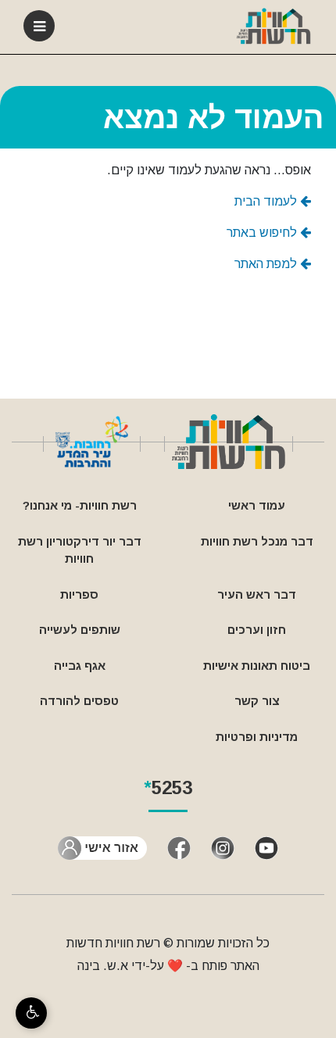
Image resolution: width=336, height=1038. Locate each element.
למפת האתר (267, 263)
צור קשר (257, 700)
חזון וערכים (256, 629)
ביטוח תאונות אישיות (256, 665)
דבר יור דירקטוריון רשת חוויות (79, 550)
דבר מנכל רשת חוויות (257, 541)
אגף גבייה (79, 665)
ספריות (79, 594)
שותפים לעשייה (79, 629)
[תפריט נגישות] (31, 1013)
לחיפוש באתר (263, 232)
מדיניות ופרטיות (257, 736)
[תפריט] (39, 25)
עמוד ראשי (256, 505)
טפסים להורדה (79, 700)
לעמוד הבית (267, 201)
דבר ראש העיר (256, 594)
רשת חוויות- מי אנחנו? (80, 505)
